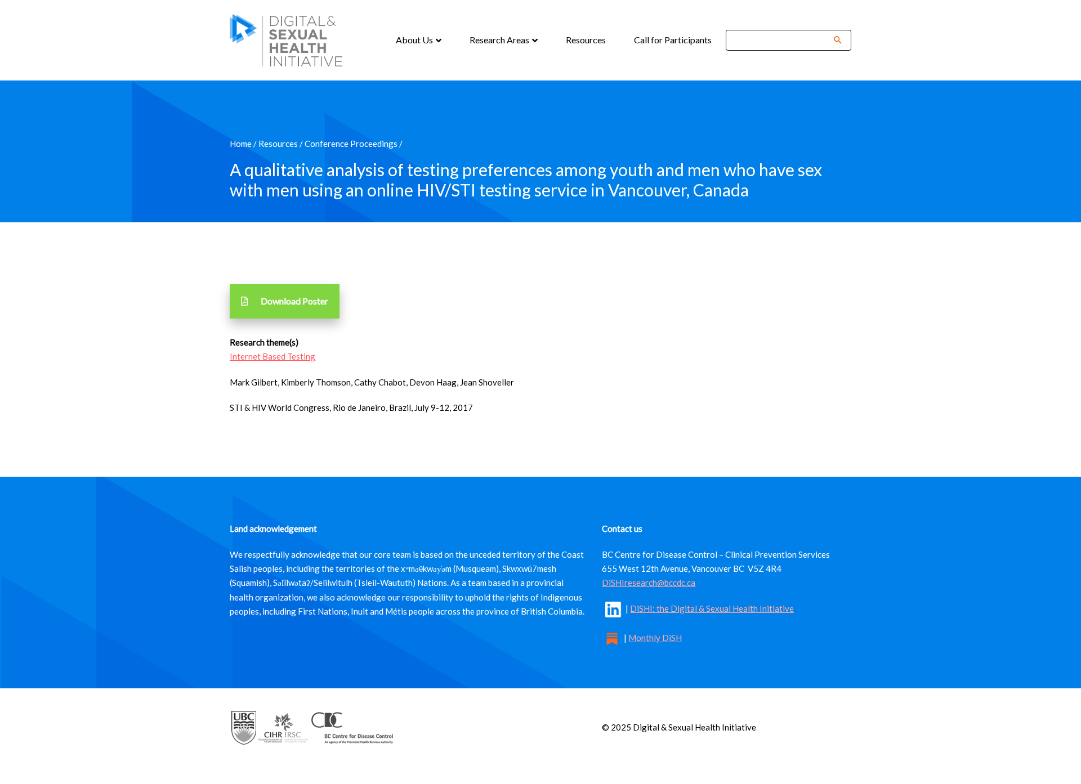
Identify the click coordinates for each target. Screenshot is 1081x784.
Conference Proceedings (351, 143)
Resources (586, 39)
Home (241, 143)
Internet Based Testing (272, 356)
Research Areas (500, 39)
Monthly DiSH (655, 638)
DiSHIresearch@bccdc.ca (648, 582)
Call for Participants (673, 39)
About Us (415, 39)
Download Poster (294, 300)
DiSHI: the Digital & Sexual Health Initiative (712, 608)
